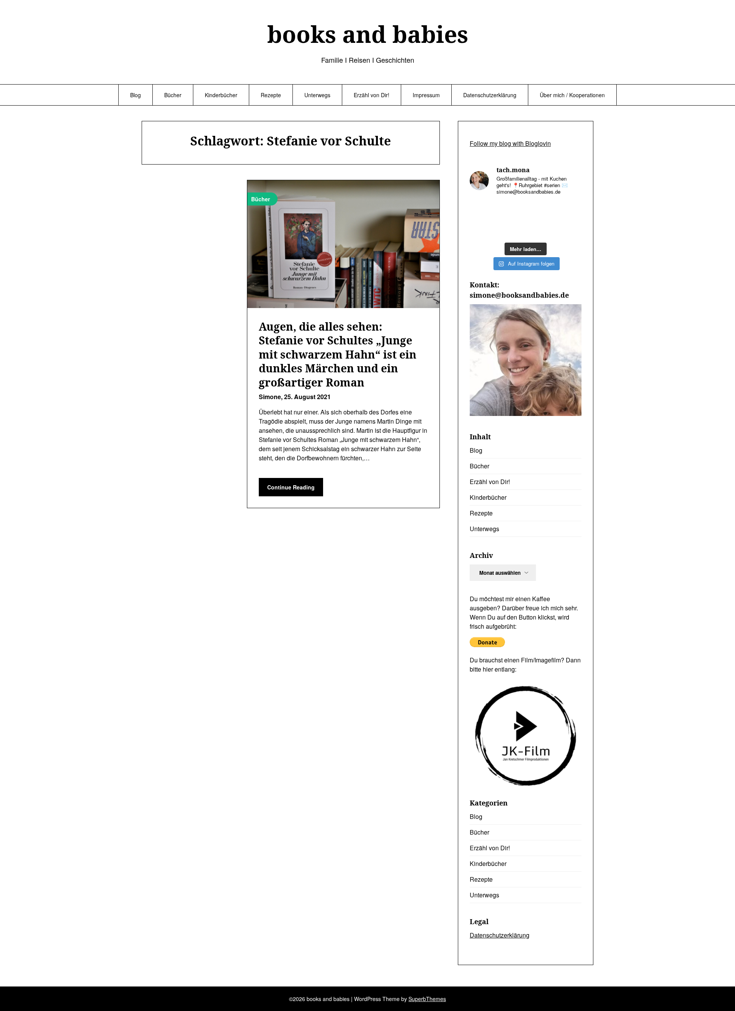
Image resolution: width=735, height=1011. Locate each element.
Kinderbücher (221, 95)
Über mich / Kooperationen (572, 95)
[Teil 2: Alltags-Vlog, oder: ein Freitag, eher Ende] (568, 211)
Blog (135, 95)
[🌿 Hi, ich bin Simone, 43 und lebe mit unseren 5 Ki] (540, 211)
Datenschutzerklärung (489, 95)
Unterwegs (317, 95)
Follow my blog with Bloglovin (510, 143)
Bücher (172, 95)
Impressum (426, 95)
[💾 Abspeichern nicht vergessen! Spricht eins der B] (482, 211)
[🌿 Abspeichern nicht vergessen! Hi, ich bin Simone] (511, 229)
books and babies (367, 34)
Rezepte (271, 95)
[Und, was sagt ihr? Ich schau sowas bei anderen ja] (568, 229)
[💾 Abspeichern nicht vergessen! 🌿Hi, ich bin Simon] (511, 211)
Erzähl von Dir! (371, 95)
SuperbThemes (427, 999)
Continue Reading (291, 487)
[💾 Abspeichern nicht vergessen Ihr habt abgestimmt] (540, 229)
